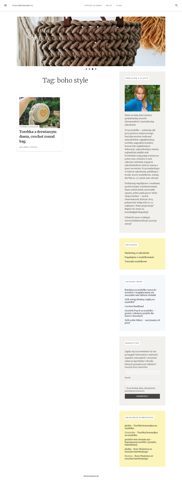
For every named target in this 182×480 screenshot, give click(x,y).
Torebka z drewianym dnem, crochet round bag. (37, 136)
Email (127, 377)
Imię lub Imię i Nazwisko (136, 367)
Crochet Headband (134, 306)
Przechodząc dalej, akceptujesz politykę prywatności (140, 389)
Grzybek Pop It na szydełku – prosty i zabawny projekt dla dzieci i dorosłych (140, 313)
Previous (12, 41)
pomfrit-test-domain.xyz (137, 439)
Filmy (119, 6)
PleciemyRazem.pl (22, 6)
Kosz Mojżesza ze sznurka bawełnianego (138, 450)
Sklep (109, 6)
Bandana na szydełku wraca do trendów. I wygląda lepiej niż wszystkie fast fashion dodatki (140, 292)
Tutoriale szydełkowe (28, 127)
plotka (26, 147)
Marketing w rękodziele (137, 253)
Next (170, 41)
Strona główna (93, 6)
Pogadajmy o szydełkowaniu (139, 257)
